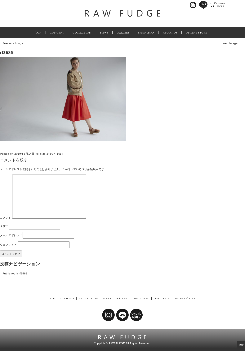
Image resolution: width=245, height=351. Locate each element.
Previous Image (12, 43)
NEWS (104, 32)
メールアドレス (11, 235)
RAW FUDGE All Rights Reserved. (130, 343)
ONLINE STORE (196, 32)
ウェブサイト (8, 244)
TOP (38, 32)
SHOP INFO (146, 32)
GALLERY (123, 32)
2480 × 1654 (55, 153)
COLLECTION (82, 32)
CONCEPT (57, 32)
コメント (5, 217)
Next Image (230, 43)
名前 (4, 226)
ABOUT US (170, 32)
